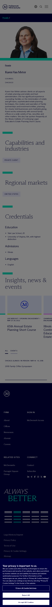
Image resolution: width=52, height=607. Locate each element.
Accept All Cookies (25, 602)
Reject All (26, 595)
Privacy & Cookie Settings (26, 588)
